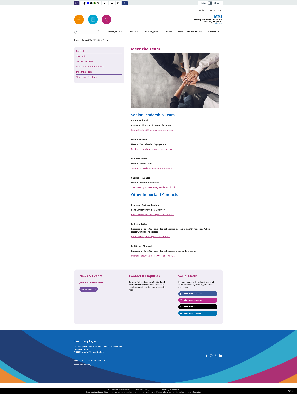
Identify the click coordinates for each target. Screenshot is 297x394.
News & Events (194, 31)
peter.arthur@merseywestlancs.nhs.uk (150, 236)
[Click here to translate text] (124, 3)
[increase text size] (112, 3)
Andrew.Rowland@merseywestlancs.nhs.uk (152, 214)
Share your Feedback (86, 77)
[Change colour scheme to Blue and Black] (91, 3)
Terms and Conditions (96, 360)
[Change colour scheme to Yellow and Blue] (88, 3)
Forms (180, 31)
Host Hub (133, 31)
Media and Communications (90, 66)
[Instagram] (211, 355)
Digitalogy (86, 364)
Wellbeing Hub (151, 31)
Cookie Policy (79, 360)
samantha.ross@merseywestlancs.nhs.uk (151, 168)
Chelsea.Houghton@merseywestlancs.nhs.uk (153, 187)
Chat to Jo (81, 56)
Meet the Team (84, 71)
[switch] (211, 2)
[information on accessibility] (76, 3)
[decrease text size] (105, 3)
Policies (168, 31)
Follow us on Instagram (192, 300)
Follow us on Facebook (192, 294)
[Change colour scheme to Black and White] (84, 3)
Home (76, 40)
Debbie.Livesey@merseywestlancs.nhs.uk (151, 149)
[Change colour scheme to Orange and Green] (94, 3)
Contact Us (213, 31)
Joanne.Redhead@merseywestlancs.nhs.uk (152, 130)
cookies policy (178, 392)
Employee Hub (115, 31)
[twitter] (216, 355)
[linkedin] (220, 355)
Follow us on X (189, 307)
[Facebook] (207, 355)
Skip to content (215, 10)
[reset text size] (118, 3)
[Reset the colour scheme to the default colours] (97, 3)
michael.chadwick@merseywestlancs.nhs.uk (153, 255)
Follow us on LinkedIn (192, 313)
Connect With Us (84, 61)
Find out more (86, 289)
